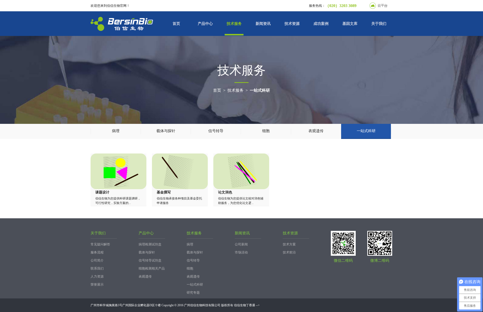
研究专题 (193, 292)
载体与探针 (165, 131)
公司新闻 (241, 244)
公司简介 (97, 260)
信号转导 (215, 131)
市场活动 (241, 252)
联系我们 (97, 268)
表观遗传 (316, 131)
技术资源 (292, 24)
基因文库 (349, 24)
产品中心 (205, 24)
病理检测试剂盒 (150, 244)
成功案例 (321, 24)
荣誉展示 (97, 284)
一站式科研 (260, 90)
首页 (176, 24)
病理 (115, 131)
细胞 (266, 131)
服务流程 (97, 252)
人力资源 (97, 276)
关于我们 (378, 24)
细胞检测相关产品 (152, 268)
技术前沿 (289, 252)
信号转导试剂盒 (150, 260)
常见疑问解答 (100, 244)
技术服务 (234, 24)
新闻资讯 (263, 24)
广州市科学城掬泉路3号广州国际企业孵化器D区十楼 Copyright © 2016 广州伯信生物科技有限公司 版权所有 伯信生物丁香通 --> (175, 305)
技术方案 (289, 244)
